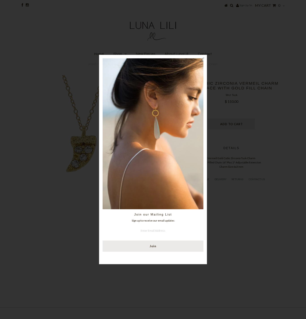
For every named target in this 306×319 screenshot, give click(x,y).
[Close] (203, 58)
